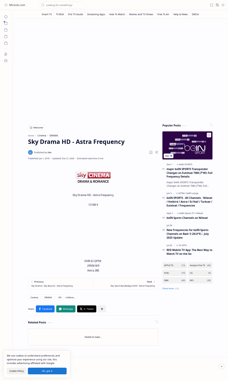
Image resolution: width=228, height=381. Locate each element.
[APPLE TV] (174, 265)
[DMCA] (195, 14)
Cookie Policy (16, 370)
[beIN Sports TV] (187, 213)
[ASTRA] (182, 193)
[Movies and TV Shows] (141, 14)
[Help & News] (180, 14)
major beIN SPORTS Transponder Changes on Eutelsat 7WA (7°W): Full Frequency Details (189, 172)
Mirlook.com (17, 5)
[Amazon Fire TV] (200, 265)
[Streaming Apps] (96, 14)
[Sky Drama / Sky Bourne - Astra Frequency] (60, 283)
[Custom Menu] (6, 36)
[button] (5, 4)
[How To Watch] (117, 14)
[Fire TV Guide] (75, 14)
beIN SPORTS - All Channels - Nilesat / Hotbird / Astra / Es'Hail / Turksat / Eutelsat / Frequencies (189, 201)
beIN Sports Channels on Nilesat (187, 217)
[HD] (60, 297)
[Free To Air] (163, 14)
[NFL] (200, 280)
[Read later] (150, 152)
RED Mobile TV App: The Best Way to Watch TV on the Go (189, 251)
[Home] (6, 16)
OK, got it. (47, 370)
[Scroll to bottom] (222, 366)
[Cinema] (34, 297)
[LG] (200, 273)
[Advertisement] (120, 47)
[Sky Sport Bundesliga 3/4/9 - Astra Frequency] (125, 283)
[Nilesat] (199, 213)
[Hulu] (174, 273)
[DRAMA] (48, 297)
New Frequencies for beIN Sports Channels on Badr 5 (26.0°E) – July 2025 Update (188, 233)
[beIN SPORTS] (185, 164)
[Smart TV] (47, 14)
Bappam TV (217, 374)
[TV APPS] (183, 245)
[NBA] (174, 280)
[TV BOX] (60, 14)
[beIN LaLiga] (192, 193)
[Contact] (6, 60)
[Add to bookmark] (209, 135)
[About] (6, 54)
